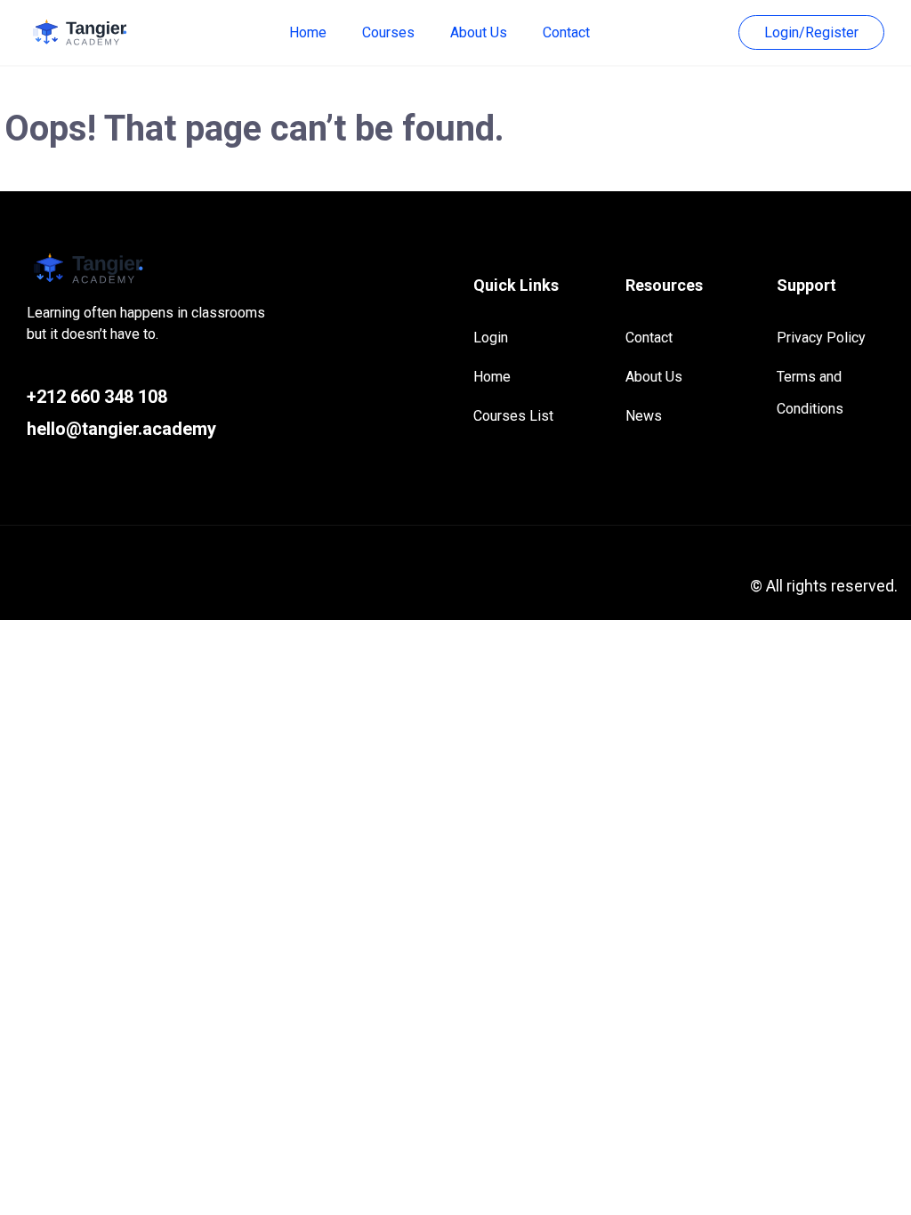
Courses (388, 32)
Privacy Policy (821, 337)
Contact (566, 32)
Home (308, 32)
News (643, 415)
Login (490, 337)
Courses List (513, 415)
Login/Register (811, 32)
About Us (478, 32)
